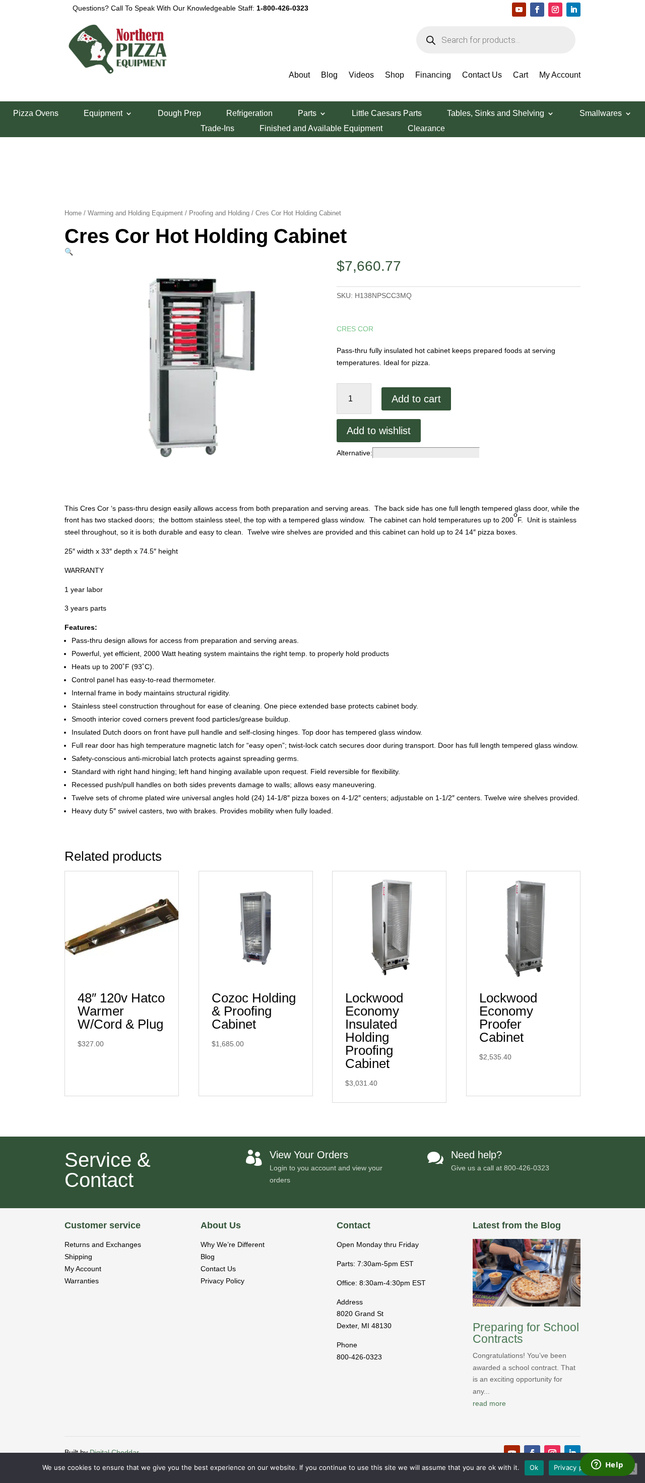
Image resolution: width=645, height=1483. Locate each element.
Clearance (426, 129)
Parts (307, 113)
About (299, 75)
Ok (534, 1467)
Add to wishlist (379, 430)
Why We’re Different (233, 1244)
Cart (520, 75)
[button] (68, 252)
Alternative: (354, 453)
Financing (433, 75)
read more (489, 1403)
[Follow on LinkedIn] (573, 10)
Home (73, 213)
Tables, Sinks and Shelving (495, 113)
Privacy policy (576, 1467)
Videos (361, 75)
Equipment (103, 113)
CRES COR (355, 329)
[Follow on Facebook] (537, 10)
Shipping (78, 1257)
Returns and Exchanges (102, 1244)
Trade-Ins (217, 129)
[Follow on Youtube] (519, 10)
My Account (559, 75)
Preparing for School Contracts (526, 1333)
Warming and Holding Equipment (135, 213)
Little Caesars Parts (387, 113)
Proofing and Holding (219, 213)
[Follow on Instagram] (555, 10)
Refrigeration (249, 113)
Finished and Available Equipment (321, 129)
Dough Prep (179, 113)
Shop (394, 75)
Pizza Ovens (35, 113)
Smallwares (600, 113)
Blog (329, 75)
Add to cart (416, 398)
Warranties (81, 1281)
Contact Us (482, 75)
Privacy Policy (222, 1281)
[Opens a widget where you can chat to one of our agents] (607, 1465)
